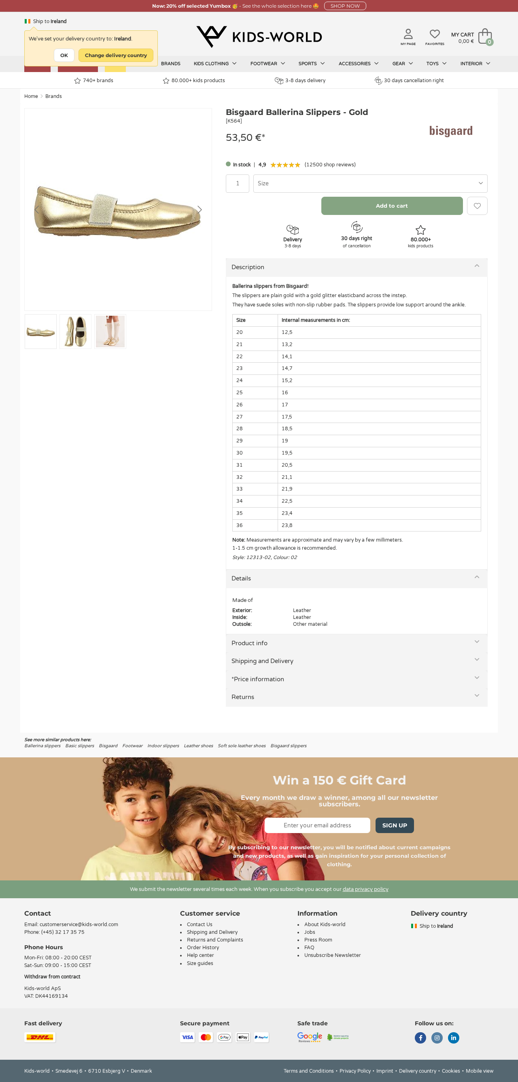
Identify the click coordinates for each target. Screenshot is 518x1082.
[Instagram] (437, 1039)
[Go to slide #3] (110, 331)
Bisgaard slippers (288, 745)
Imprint (384, 1071)
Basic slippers (79, 745)
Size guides (200, 963)
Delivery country (417, 1071)
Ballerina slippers (42, 745)
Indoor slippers (163, 745)
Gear (399, 63)
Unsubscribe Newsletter (332, 955)
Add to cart (392, 205)
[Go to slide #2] (75, 331)
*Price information (257, 679)
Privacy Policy (355, 1071)
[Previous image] (37, 209)
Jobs (309, 932)
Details (241, 578)
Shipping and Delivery (262, 661)
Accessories (355, 63)
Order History (203, 947)
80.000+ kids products (198, 80)
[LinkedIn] (453, 1039)
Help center (200, 955)
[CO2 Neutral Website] (338, 1036)
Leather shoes (198, 745)
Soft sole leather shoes (241, 745)
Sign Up (394, 825)
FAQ (309, 947)
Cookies (451, 1071)
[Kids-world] (259, 37)
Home (31, 96)
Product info (249, 643)
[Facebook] (420, 1039)
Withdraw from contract (52, 977)
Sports (308, 63)
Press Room (318, 940)
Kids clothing (212, 63)
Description (247, 267)
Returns (242, 697)
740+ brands (98, 80)
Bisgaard (108, 745)
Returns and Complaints (215, 940)
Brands (170, 63)
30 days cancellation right (414, 80)
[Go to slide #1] (41, 331)
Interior (472, 63)
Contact (37, 913)
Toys (433, 63)
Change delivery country (116, 55)
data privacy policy (365, 889)
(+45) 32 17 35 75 (63, 932)
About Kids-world (325, 924)
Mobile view (480, 1071)
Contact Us (199, 924)
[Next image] (199, 209)
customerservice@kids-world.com (79, 924)
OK (64, 55)
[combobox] (370, 183)
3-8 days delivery (305, 80)
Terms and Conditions (309, 1071)
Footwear (264, 63)
